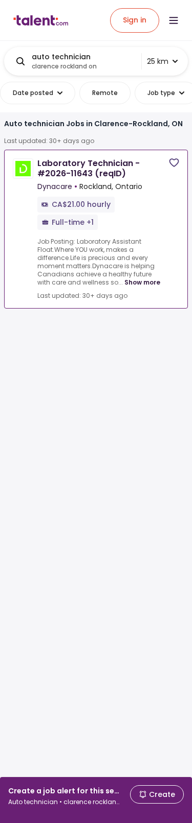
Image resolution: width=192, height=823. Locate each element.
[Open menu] (173, 20)
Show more (142, 282)
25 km (157, 61)
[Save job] (174, 162)
